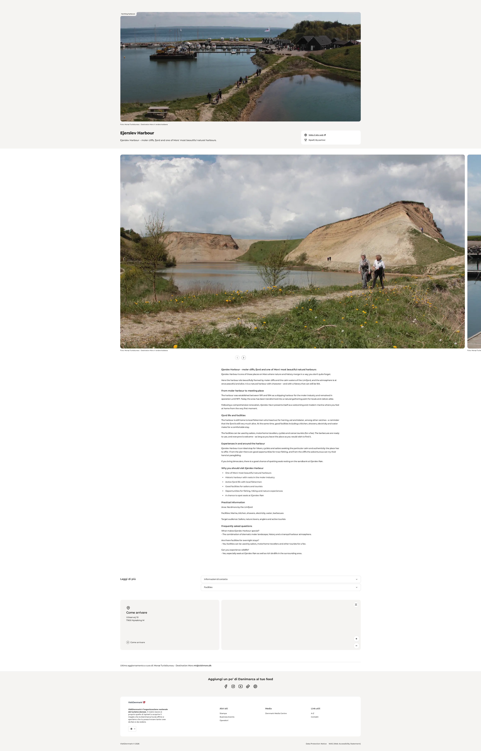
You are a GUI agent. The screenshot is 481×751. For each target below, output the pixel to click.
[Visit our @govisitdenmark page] (248, 686)
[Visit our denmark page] (226, 686)
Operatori (224, 720)
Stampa (223, 713)
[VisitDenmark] (136, 702)
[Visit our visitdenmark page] (240, 686)
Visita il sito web (316, 135)
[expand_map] (356, 604)
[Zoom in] (356, 639)
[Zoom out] (356, 646)
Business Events (227, 717)
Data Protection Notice (316, 744)
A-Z (312, 713)
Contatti (314, 717)
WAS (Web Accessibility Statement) (345, 744)
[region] (291, 625)
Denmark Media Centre (276, 713)
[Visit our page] (233, 686)
